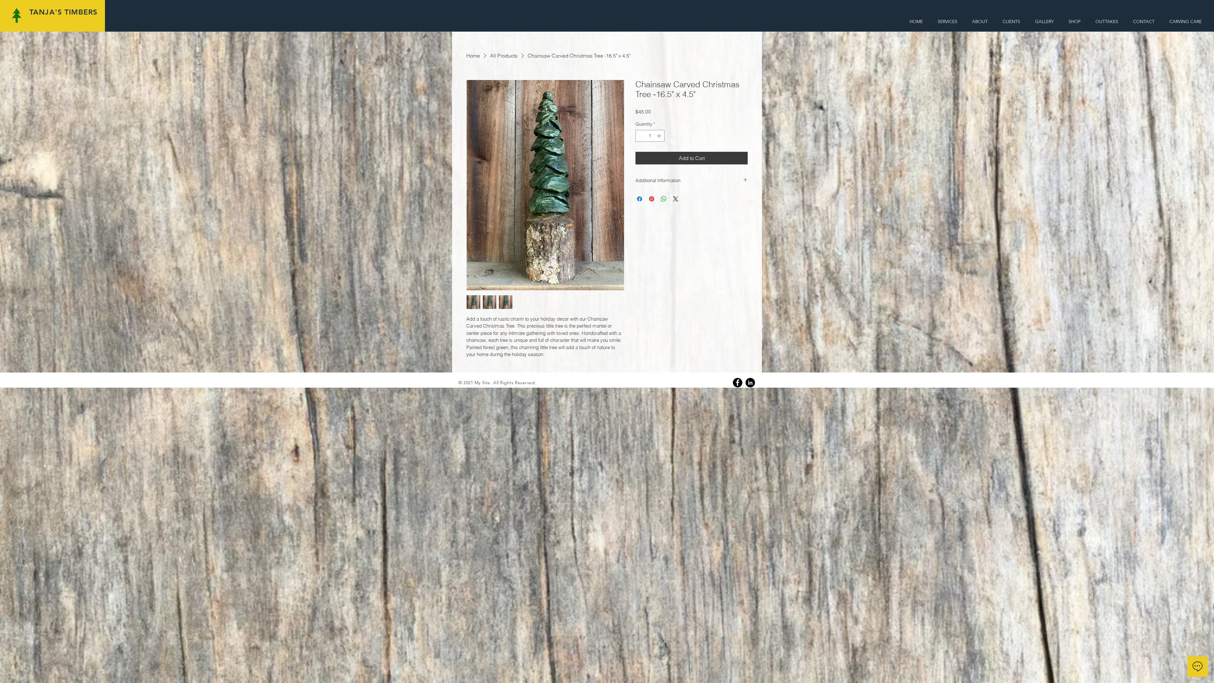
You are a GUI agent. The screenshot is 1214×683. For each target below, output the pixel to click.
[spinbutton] (650, 135)
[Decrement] (640, 135)
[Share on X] (675, 199)
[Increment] (660, 135)
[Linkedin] (750, 382)
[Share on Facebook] (639, 199)
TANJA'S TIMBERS (63, 12)
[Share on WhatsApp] (663, 199)
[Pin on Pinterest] (651, 199)
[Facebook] (737, 382)
